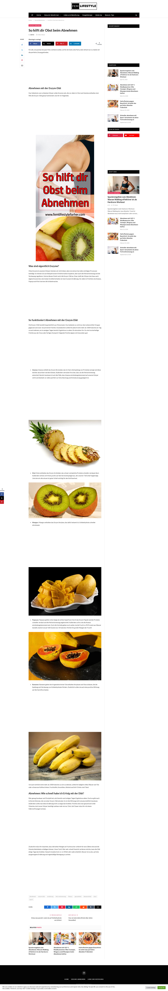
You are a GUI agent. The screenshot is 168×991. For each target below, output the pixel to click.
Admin (32, 35)
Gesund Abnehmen (51, 15)
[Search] (136, 15)
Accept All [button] (161, 987)
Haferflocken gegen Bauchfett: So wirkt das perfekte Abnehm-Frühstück (90, 950)
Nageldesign (87, 15)
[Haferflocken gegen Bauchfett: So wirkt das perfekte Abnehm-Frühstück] (90, 938)
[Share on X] (2, 498)
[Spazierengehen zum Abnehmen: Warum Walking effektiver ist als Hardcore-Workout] (40, 938)
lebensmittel (87, 896)
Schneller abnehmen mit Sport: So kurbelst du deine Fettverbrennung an (129, 117)
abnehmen (33, 896)
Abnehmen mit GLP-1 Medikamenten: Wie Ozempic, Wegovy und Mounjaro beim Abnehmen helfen (64, 951)
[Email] (22, 65)
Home (39, 15)
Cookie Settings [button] (150, 987)
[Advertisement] (65, 69)
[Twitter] (22, 50)
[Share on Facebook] (2, 494)
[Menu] (32, 15)
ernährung (50, 896)
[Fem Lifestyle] (84, 6)
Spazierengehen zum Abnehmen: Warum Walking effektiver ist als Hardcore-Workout (39, 951)
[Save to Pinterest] (2, 502)
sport (31, 899)
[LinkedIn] (22, 55)
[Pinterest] (22, 60)
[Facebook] (22, 45)
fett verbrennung (61, 896)
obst (95, 896)
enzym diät (41, 896)
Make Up (98, 15)
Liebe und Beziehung (71, 15)
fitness (70, 896)
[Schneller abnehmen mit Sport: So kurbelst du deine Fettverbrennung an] (113, 118)
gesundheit (78, 896)
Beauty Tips (109, 15)
